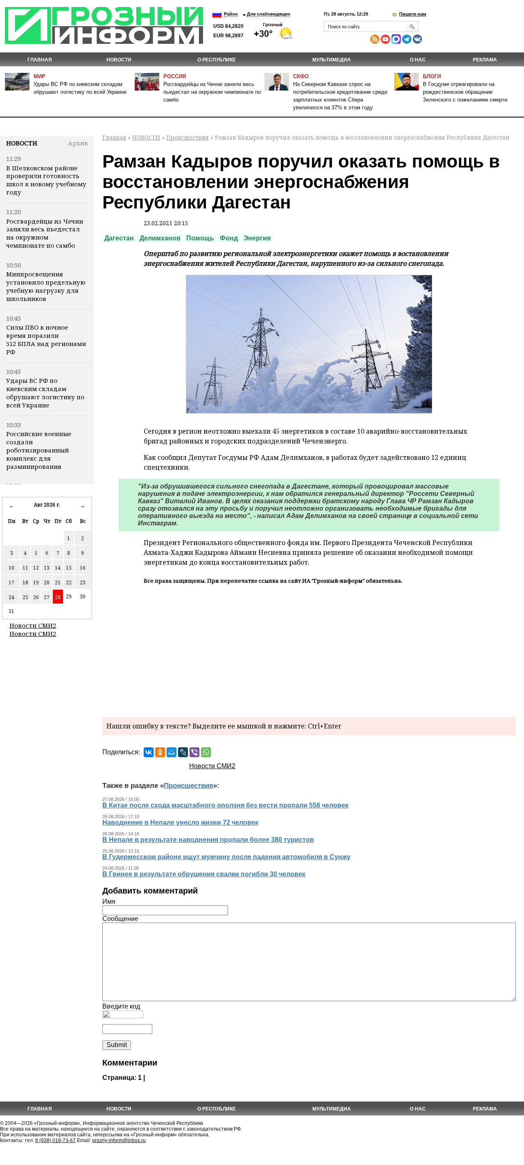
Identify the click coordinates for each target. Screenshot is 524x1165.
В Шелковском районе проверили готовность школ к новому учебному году (46, 180)
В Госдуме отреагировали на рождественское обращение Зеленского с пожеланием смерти (465, 92)
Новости (21, 143)
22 (69, 582)
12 (36, 567)
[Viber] (194, 752)
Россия (174, 76)
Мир (39, 76)
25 (25, 597)
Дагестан (119, 238)
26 (36, 597)
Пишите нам (412, 13)
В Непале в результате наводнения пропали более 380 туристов (208, 839)
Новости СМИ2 (32, 625)
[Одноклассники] (160, 752)
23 (83, 582)
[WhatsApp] (206, 752)
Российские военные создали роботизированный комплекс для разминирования (38, 450)
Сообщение (120, 918)
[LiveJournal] (183, 752)
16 (83, 567)
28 (58, 597)
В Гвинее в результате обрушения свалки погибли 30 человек (203, 874)
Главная (39, 60)
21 (58, 582)
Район (231, 13)
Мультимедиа (331, 60)
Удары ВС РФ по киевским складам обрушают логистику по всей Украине (45, 392)
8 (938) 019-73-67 (55, 1140)
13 (47, 567)
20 (47, 582)
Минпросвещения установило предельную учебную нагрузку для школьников (46, 286)
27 (47, 597)
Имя (108, 901)
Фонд (229, 238)
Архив (78, 143)
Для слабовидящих (268, 13)
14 (58, 567)
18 (25, 582)
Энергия (257, 238)
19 (36, 582)
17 (11, 582)
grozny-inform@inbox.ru (119, 1140)
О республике (216, 60)
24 (11, 597)
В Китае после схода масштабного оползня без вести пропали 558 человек (225, 805)
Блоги (432, 76)
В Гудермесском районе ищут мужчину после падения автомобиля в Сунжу (226, 856)
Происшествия (187, 137)
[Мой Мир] (171, 752)
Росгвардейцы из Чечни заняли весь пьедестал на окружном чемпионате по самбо (212, 92)
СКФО (301, 76)
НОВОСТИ (118, 60)
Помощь (200, 238)
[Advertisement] (309, 649)
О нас (418, 60)
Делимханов (160, 238)
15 (69, 567)
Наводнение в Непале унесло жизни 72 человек (180, 822)
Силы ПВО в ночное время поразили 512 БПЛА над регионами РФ (46, 339)
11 (25, 567)
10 (11, 567)
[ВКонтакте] (149, 752)
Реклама (485, 60)
